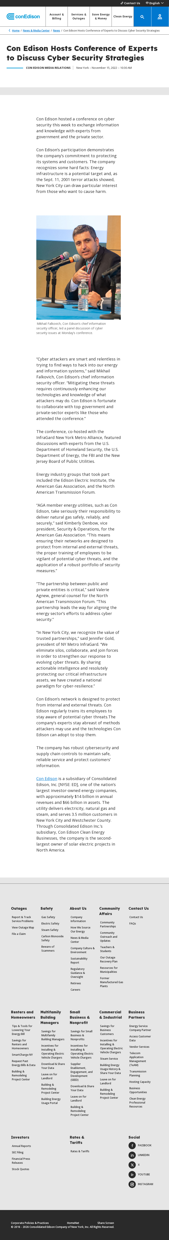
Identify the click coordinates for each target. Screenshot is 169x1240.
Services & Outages (78, 16)
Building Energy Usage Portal (51, 1101)
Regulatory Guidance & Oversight (78, 973)
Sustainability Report (79, 960)
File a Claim (19, 934)
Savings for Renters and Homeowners (20, 1044)
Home (16, 30)
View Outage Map (23, 927)
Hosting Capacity (140, 1082)
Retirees (76, 983)
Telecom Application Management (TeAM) (137, 1059)
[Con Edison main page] (20, 16)
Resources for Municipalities (109, 970)
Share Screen (105, 1223)
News (56, 30)
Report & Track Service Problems (22, 919)
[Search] (142, 16)
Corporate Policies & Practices (30, 1223)
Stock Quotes (20, 1169)
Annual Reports (21, 1146)
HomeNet (73, 1223)
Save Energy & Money (101, 16)
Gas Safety (48, 917)
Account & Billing (57, 16)
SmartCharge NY (22, 1055)
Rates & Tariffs (80, 1151)
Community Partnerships (108, 924)
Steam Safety (49, 930)
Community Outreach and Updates (108, 937)
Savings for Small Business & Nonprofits (81, 1035)
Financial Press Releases (21, 1161)
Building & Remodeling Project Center (21, 1075)
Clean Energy (122, 16)
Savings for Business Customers (107, 1030)
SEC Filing (18, 1152)
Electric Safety (50, 923)
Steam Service (109, 1059)
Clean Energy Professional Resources (137, 1102)
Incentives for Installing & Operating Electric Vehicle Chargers (52, 1051)
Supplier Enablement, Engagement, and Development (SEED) (82, 1072)
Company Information (78, 919)
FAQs (132, 923)
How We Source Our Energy (80, 929)
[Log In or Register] (160, 16)
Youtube (144, 1174)
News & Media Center (36, 30)
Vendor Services (139, 1047)
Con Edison (46, 778)
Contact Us (132, 3)
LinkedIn (143, 1155)
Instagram (145, 1184)
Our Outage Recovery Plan (109, 959)
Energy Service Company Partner (140, 1028)
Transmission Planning (137, 1073)
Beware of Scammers (48, 948)
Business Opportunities (138, 1090)
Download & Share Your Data (53, 1066)
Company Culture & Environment (83, 950)
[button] (155, 3)
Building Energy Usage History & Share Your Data (110, 1069)
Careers (75, 990)
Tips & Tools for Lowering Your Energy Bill (22, 1030)
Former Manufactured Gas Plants (111, 982)
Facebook (144, 1145)
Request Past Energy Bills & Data (23, 1063)
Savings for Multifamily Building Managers (52, 1035)
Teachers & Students (107, 949)
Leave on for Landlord (49, 1076)
